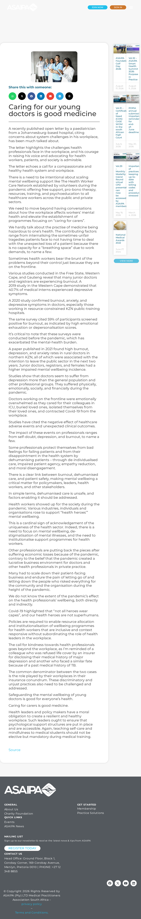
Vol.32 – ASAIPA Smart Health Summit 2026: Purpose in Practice (133, 69)
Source (14, 750)
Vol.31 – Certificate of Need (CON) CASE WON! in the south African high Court (121, 123)
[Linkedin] (134, 883)
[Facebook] (110, 883)
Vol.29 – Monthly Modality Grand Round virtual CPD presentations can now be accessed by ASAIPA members (124, 186)
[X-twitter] (118, 883)
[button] (131, 7)
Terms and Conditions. (31, 912)
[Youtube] (126, 883)
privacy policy (31, 904)
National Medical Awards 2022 (121, 238)
